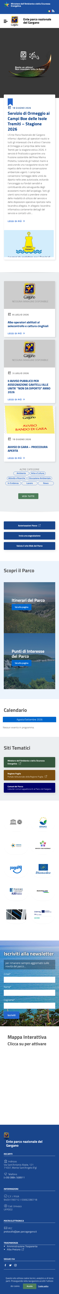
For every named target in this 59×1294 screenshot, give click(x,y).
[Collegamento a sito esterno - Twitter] (10, 1265)
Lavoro (29, 483)
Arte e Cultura (37, 473)
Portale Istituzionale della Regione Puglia (26, 775)
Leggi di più (15, 221)
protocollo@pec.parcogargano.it (20, 1231)
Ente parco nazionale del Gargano (37, 21)
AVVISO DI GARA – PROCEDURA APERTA (28, 449)
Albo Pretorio (13, 1249)
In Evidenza (13, 483)
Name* (7, 986)
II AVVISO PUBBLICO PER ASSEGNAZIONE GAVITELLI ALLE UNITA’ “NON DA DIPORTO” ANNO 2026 (29, 386)
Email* (7, 974)
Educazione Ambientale (40, 478)
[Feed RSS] (53, 10)
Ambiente (21, 473)
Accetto (30, 1286)
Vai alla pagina (21, 607)
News (46, 483)
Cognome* (9, 999)
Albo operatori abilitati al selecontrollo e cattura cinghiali (28, 324)
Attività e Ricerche (16, 478)
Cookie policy (43, 1286)
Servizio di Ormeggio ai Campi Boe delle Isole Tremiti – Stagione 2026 (29, 121)
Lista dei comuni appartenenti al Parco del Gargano (29, 787)
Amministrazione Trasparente (22, 1246)
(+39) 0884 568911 (14, 1177)
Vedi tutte (28, 496)
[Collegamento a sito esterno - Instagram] (15, 1265)
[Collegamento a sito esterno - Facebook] (5, 1265)
